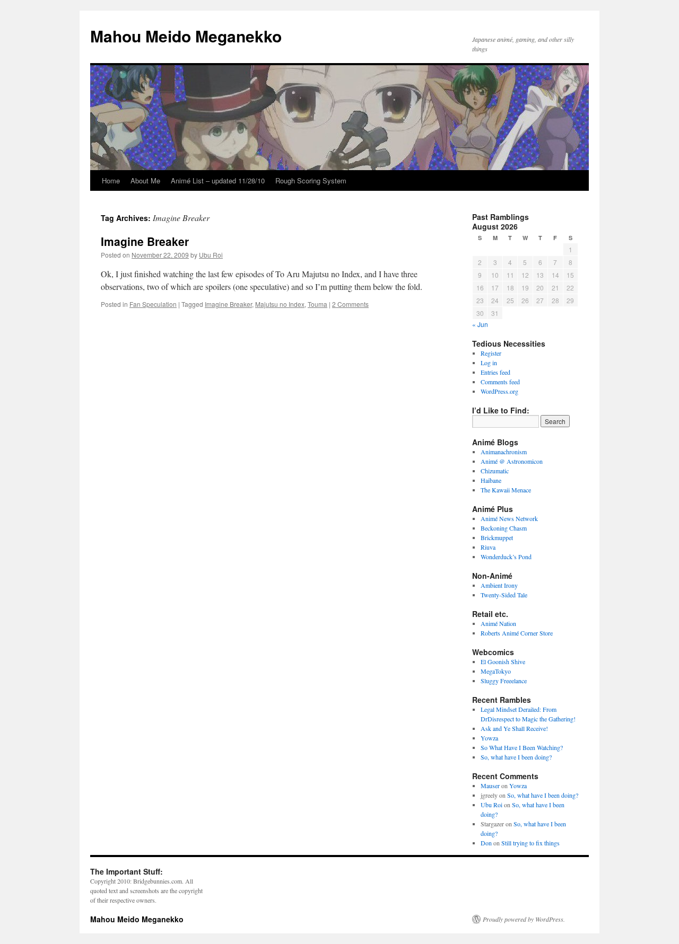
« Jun (480, 324)
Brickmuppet (497, 537)
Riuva (488, 547)
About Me (145, 180)
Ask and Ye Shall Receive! (514, 728)
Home (111, 180)
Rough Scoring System (310, 180)
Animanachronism (504, 451)
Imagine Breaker (145, 241)
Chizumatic (495, 470)
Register (491, 353)
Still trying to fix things (530, 843)
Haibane (491, 480)
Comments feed (500, 381)
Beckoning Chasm (504, 528)
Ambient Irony (499, 585)
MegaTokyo (496, 671)
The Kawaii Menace (506, 490)
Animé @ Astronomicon (512, 461)
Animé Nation (498, 623)
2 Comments (350, 303)
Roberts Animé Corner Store (517, 633)
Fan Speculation (153, 303)
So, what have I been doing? (516, 757)
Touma (317, 303)
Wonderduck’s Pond (506, 556)
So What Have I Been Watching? (522, 747)
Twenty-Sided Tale (504, 594)
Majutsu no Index (279, 303)
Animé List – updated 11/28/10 (218, 180)
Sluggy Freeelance (504, 680)
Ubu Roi (211, 254)
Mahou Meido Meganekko (186, 35)
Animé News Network (509, 518)
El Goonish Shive (503, 661)
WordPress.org (499, 391)
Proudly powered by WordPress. (524, 919)
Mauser (490, 785)
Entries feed (495, 372)
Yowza (489, 738)
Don (486, 843)
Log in (489, 362)
